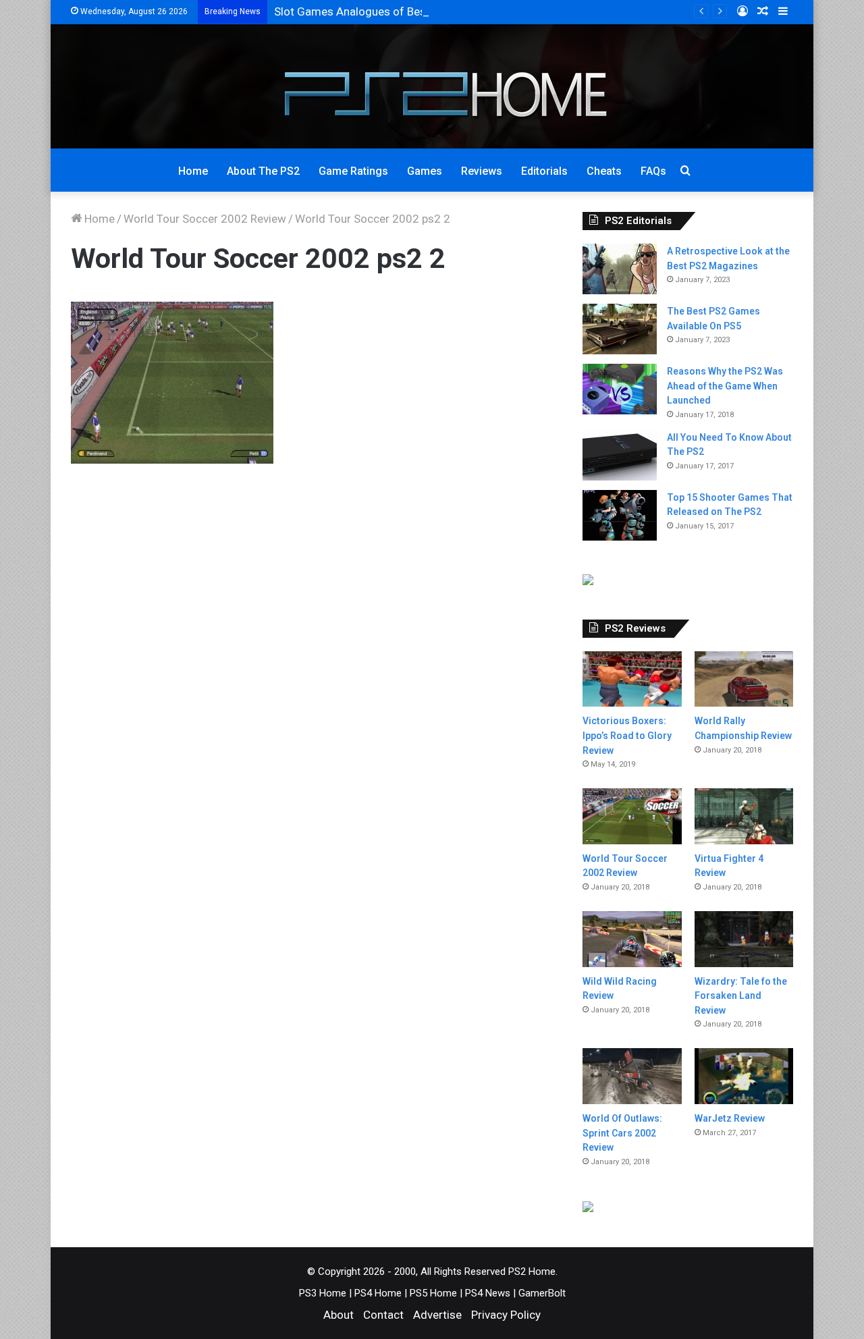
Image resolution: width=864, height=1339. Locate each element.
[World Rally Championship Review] (744, 679)
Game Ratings (353, 171)
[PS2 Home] (432, 86)
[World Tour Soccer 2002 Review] (632, 816)
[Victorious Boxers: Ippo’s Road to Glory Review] (632, 679)
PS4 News (487, 1293)
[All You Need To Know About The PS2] (620, 455)
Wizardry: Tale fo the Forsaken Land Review (741, 996)
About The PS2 (263, 171)
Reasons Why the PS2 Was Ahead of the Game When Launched (725, 386)
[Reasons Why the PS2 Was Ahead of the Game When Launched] (620, 389)
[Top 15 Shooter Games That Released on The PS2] (620, 515)
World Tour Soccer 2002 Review (205, 218)
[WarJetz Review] (744, 1076)
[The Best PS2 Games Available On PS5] (620, 329)
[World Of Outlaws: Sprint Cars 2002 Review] (632, 1076)
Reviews (481, 171)
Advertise (437, 1314)
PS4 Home (378, 1293)
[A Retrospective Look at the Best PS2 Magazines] (620, 269)
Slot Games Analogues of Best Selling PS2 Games (401, 11)
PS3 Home (322, 1293)
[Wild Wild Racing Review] (632, 939)
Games (424, 171)
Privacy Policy (506, 1314)
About (338, 1314)
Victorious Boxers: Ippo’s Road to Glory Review (627, 735)
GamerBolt (542, 1293)
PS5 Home (433, 1293)
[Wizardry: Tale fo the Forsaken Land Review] (744, 939)
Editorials (544, 171)
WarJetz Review (730, 1118)
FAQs (653, 171)
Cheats (604, 171)
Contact (383, 1314)
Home (193, 171)
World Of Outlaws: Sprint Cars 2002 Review (622, 1133)
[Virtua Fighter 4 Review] (744, 816)
